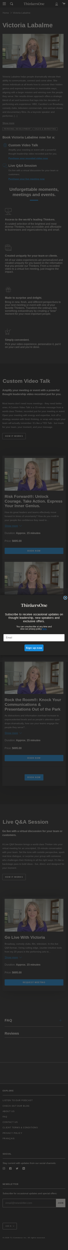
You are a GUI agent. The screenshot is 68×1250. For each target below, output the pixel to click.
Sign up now (34, 647)
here (44, 629)
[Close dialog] (65, 597)
